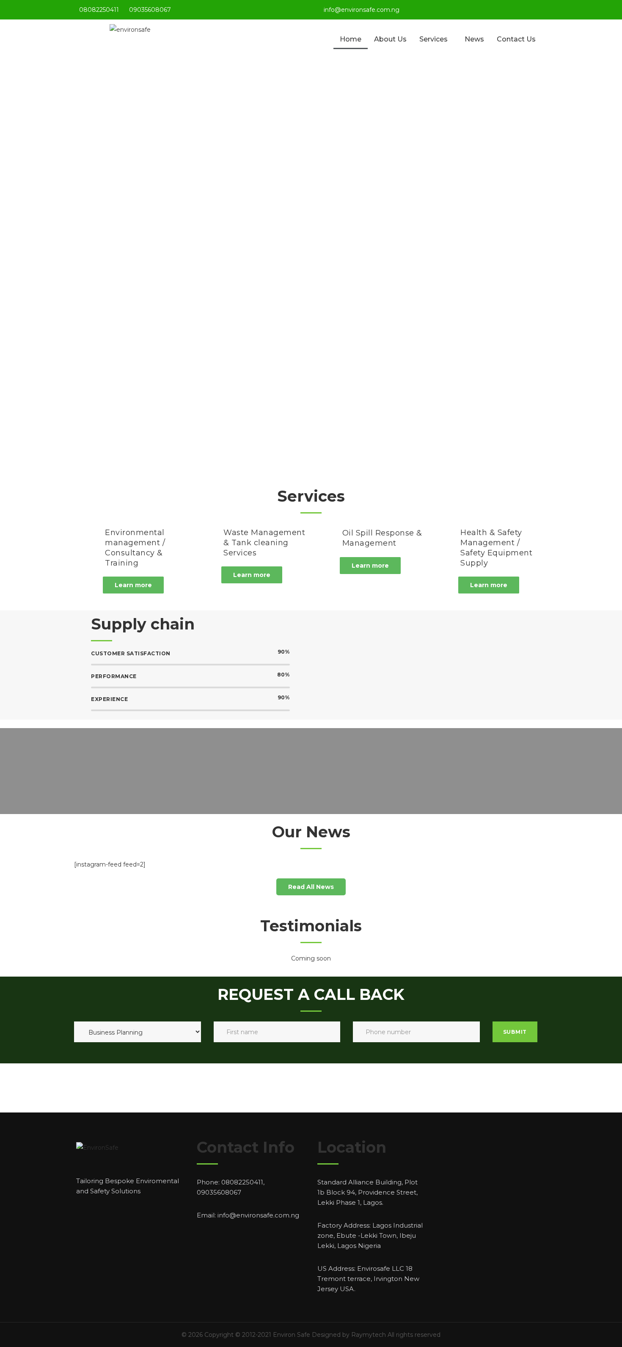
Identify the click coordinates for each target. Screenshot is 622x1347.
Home (350, 39)
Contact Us (516, 39)
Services (433, 39)
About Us (390, 39)
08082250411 (99, 10)
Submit (515, 1032)
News (474, 39)
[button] (133, 585)
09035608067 (150, 10)
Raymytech (368, 1335)
